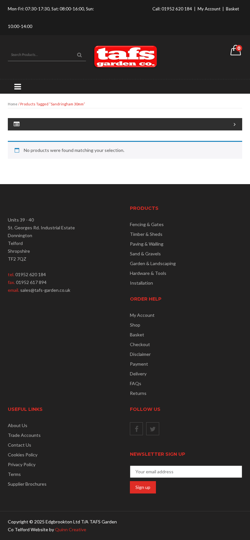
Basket (232, 8)
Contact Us (19, 445)
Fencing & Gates (147, 224)
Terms (14, 474)
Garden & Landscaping (153, 263)
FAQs (135, 383)
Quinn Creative (70, 529)
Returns (138, 393)
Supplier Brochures (27, 484)
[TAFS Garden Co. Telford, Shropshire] (125, 56)
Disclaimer (140, 354)
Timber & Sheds (146, 234)
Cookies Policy (22, 454)
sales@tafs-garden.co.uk (45, 290)
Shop (135, 325)
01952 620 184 (176, 8)
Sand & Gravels (145, 253)
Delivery (138, 373)
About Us (17, 425)
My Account (209, 8)
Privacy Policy (21, 464)
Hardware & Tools (148, 273)
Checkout (140, 344)
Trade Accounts (24, 435)
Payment (139, 364)
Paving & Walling (146, 244)
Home (13, 104)
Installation (141, 283)
